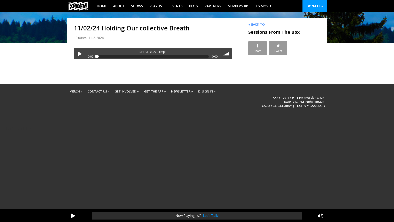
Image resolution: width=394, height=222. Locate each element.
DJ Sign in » (206, 91)
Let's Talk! (211, 215)
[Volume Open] (320, 216)
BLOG (193, 6)
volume (226, 53)
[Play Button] (73, 215)
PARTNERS (213, 6)
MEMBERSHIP (238, 6)
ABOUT (119, 6)
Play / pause (79, 53)
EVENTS (177, 6)
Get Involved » (127, 91)
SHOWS (137, 6)
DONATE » (315, 6)
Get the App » (155, 91)
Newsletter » (182, 91)
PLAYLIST (157, 6)
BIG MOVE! (263, 6)
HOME (102, 6)
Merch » (76, 91)
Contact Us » (98, 91)
